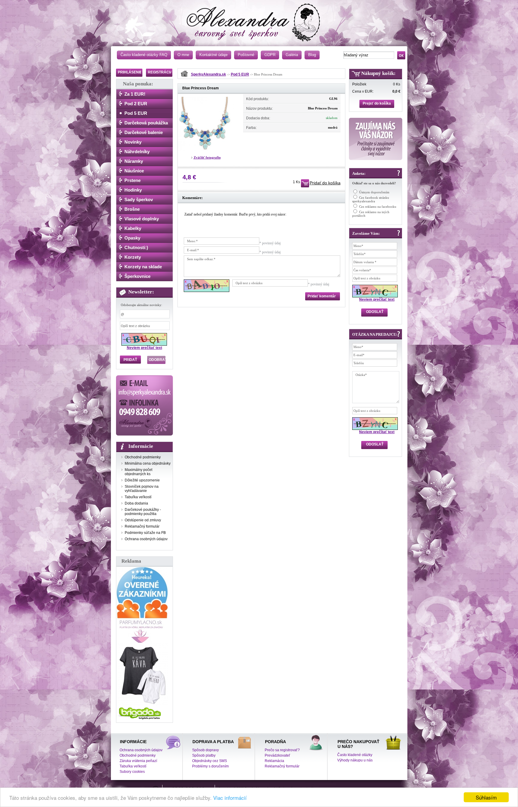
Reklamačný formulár (142, 526)
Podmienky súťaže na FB (145, 533)
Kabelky (132, 228)
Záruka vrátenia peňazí (138, 761)
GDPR (269, 54)
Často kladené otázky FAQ (144, 54)
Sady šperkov (138, 199)
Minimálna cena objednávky (148, 463)
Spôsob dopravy (205, 750)
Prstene (132, 180)
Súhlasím (486, 797)
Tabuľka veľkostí (138, 497)
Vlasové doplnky (141, 218)
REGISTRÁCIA (160, 72)
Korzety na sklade (143, 266)
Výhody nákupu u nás (355, 760)
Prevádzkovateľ (277, 755)
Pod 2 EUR (135, 103)
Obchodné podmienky (143, 457)
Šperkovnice (137, 276)
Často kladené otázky (354, 755)
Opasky (132, 237)
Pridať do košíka (325, 182)
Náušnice (134, 170)
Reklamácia (274, 761)
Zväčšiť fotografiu (207, 157)
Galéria (292, 54)
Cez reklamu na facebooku (377, 206)
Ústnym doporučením (374, 192)
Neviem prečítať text (144, 348)
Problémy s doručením (210, 766)
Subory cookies (132, 772)
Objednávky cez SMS (209, 761)
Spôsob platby (204, 755)
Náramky (133, 161)
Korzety (132, 257)
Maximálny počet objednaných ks (138, 472)
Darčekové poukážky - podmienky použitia (143, 512)
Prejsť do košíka (377, 103)
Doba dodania (136, 503)
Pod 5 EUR (135, 113)
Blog (312, 54)
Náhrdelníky (137, 151)
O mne (183, 54)
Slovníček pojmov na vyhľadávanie (142, 488)
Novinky (132, 141)
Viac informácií (230, 797)
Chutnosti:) (136, 247)
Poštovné (246, 54)
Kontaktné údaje (213, 54)
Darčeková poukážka (146, 122)
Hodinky (133, 189)
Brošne (132, 209)
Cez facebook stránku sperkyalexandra (370, 199)
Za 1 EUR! (134, 94)
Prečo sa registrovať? (282, 750)
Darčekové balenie (143, 132)
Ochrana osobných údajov (146, 539)
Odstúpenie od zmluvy (143, 520)
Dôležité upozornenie (142, 480)
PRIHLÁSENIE (130, 72)
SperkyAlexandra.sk (208, 74)
